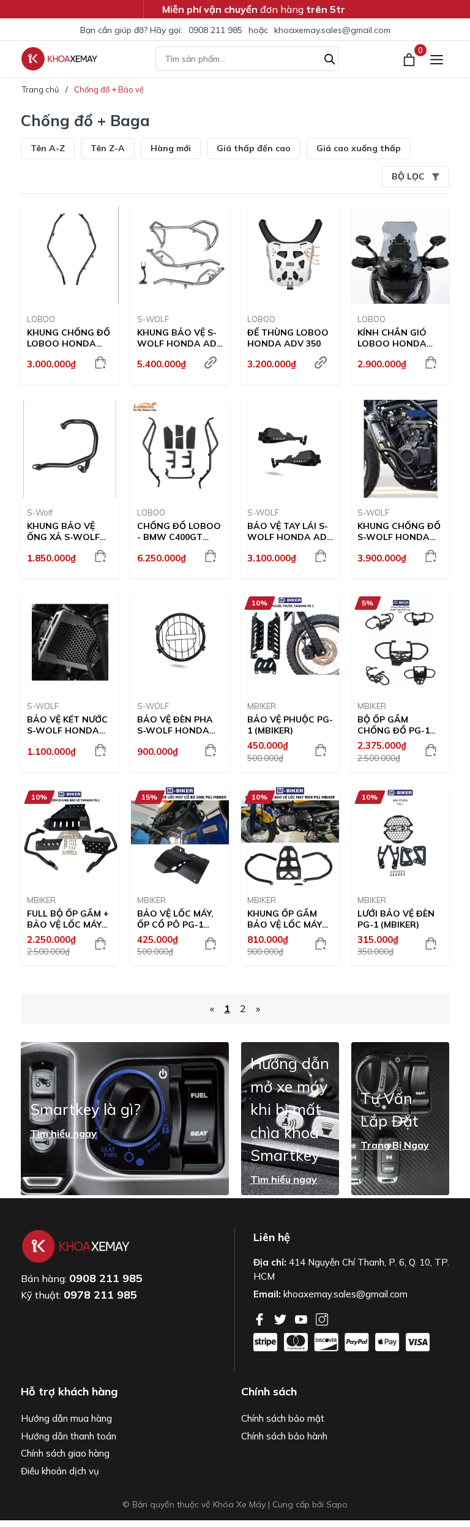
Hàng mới (171, 148)
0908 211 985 (215, 30)
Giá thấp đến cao (254, 148)
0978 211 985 (100, 1295)
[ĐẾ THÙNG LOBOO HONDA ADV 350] (290, 255)
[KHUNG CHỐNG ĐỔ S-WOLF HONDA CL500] (400, 449)
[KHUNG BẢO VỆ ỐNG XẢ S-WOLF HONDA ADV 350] (70, 449)
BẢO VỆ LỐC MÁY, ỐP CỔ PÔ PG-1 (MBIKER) (175, 919)
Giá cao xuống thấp (358, 148)
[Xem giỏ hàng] (410, 59)
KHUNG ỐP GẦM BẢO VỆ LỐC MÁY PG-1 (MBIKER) (284, 919)
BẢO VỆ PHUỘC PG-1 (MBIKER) (290, 725)
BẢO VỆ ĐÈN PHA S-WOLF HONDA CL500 (175, 725)
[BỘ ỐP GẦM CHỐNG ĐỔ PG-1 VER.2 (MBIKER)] (400, 642)
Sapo (337, 1504)
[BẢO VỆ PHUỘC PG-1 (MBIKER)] (290, 642)
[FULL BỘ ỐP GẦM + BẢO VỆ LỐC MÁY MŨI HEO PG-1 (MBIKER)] (70, 836)
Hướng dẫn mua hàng (66, 1418)
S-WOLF (153, 319)
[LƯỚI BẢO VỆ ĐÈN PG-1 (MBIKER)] (400, 836)
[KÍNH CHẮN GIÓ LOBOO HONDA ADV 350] (400, 255)
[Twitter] (281, 1318)
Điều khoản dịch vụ (60, 1471)
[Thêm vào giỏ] (100, 362)
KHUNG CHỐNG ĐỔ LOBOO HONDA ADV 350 (68, 338)
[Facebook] (260, 1318)
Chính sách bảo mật (282, 1418)
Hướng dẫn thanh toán (68, 1436)
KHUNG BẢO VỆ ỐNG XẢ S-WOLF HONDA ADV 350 (63, 531)
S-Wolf (40, 512)
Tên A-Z (48, 148)
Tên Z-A (108, 148)
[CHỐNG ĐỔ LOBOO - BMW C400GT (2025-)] (180, 449)
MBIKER (261, 706)
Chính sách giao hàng (65, 1453)
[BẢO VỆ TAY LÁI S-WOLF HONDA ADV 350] (290, 449)
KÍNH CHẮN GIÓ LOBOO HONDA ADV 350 (392, 338)
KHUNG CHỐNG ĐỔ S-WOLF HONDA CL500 (399, 531)
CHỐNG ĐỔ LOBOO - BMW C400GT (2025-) (179, 531)
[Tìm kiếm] (330, 57)
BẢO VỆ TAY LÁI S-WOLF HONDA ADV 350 (290, 531)
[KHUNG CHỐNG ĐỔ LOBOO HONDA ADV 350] (70, 255)
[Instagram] (322, 1318)
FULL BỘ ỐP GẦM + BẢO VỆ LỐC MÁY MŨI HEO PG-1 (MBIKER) (68, 919)
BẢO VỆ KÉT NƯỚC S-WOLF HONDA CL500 (67, 725)
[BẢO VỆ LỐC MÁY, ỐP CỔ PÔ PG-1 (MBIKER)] (180, 836)
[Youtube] (302, 1318)
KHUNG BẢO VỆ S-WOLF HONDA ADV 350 (180, 338)
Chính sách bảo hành (284, 1436)
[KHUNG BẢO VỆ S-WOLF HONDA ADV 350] (180, 255)
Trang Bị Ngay (394, 1145)
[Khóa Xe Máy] (59, 59)
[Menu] (436, 59)
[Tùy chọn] (210, 362)
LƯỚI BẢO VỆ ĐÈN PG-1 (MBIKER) (396, 919)
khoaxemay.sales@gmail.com (332, 30)
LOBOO (41, 319)
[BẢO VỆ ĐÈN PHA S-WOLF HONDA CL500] (180, 642)
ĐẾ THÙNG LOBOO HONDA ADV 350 (288, 338)
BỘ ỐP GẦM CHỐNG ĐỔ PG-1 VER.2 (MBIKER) (393, 725)
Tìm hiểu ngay (63, 1133)
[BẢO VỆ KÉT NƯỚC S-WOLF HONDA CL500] (70, 642)
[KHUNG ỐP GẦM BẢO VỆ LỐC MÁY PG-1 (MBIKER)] (290, 836)
